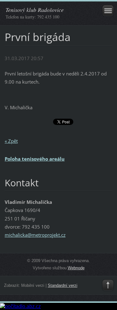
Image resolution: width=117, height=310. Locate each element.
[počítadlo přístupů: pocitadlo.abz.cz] (20, 306)
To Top (108, 285)
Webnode (76, 268)
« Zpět (11, 141)
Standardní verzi (62, 285)
